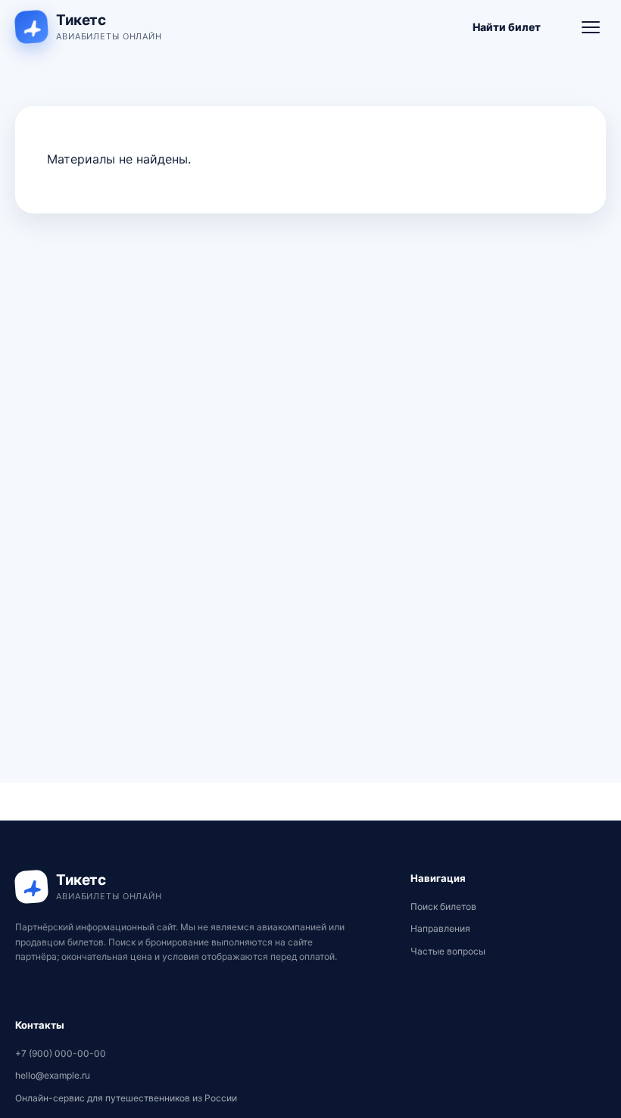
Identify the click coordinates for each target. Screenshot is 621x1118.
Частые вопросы (447, 951)
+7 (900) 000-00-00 (60, 1053)
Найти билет (507, 26)
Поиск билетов (443, 906)
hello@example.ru (52, 1075)
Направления (440, 928)
